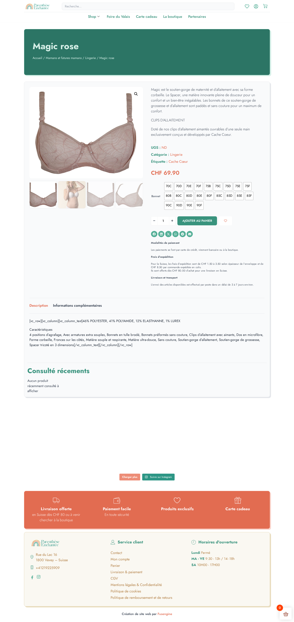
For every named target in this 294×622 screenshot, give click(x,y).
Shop (92, 16)
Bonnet (155, 196)
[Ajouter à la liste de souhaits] (225, 220)
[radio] (168, 186)
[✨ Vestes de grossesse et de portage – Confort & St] (99, 457)
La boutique (172, 16)
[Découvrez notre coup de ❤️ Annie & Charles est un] (147, 430)
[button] (136, 94)
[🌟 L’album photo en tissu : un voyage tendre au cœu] (99, 430)
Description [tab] (38, 305)
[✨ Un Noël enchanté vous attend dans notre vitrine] (194, 430)
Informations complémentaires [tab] (77, 305)
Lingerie (90, 58)
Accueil (37, 58)
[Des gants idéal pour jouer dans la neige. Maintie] (242, 430)
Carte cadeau (146, 16)
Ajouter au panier (197, 221)
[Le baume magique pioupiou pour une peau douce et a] (52, 457)
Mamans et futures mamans (64, 58)
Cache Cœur (178, 161)
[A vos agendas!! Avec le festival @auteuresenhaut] (147, 457)
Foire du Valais (118, 16)
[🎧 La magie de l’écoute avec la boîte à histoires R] (52, 430)
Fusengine (165, 614)
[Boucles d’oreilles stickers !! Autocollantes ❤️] (194, 457)
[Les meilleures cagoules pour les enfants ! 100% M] (242, 457)
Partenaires (197, 16)
